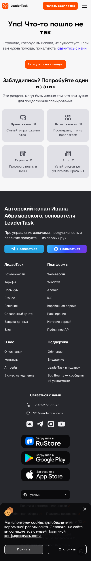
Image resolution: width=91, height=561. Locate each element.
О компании (13, 351)
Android (52, 290)
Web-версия (56, 274)
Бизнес (9, 298)
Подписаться (27, 249)
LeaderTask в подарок (64, 367)
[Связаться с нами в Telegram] (40, 424)
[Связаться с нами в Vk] (29, 424)
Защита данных (16, 321)
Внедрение (56, 359)
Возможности (14, 274)
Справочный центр (18, 314)
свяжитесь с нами (72, 48)
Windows (53, 282)
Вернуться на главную (45, 64)
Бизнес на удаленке (19, 375)
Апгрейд (10, 367)
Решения (11, 306)
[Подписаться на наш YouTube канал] (61, 424)
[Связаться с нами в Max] (50, 424)
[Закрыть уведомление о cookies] (84, 509)
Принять (23, 549)
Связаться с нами (45, 395)
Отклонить (67, 549)
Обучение (55, 351)
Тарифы (10, 282)
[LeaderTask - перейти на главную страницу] (15, 6)
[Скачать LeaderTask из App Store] (45, 474)
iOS (49, 298)
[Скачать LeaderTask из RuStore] (45, 441)
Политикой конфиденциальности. (35, 533)
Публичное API (58, 329)
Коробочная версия (61, 306)
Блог (7, 329)
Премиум (11, 290)
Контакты (11, 359)
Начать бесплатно (60, 6)
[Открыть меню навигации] (84, 5)
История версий (59, 321)
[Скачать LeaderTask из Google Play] (45, 458)
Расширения (56, 314)
